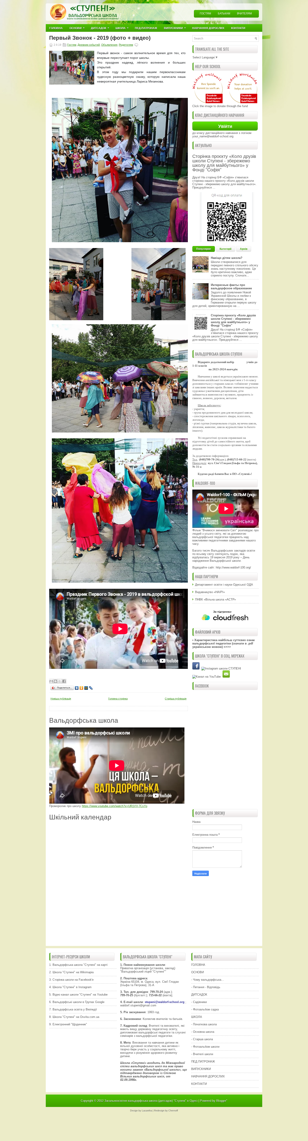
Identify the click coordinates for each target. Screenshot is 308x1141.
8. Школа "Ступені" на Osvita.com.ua (74, 1017)
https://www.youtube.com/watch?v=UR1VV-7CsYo (114, 806)
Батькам (224, 13)
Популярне (203, 249)
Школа (122, 28)
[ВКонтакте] (76, 688)
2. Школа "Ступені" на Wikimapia (71, 972)
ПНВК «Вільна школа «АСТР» (215, 599)
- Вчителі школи (202, 1054)
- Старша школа (202, 1039)
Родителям (126, 44)
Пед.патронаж (146, 28)
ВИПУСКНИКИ (201, 1069)
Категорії (225, 249)
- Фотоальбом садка (205, 1009)
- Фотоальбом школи (205, 1046)
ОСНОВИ (197, 972)
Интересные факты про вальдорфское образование (231, 286)
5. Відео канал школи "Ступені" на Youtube (78, 994)
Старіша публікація (175, 698)
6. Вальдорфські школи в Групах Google (76, 1002)
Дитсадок (100, 28)
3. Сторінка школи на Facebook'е (71, 979)
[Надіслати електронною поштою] (51, 681)
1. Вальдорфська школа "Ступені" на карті (78, 964)
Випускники (175, 28)
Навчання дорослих (208, 28)
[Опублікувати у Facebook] (64, 681)
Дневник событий (89, 44)
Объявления (109, 44)
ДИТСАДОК (199, 994)
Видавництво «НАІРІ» (210, 592)
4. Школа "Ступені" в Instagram (70, 987)
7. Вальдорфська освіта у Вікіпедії (73, 1009)
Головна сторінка (118, 698)
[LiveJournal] (91, 688)
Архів (243, 249)
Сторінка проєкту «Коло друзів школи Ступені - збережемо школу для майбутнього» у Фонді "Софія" (224, 163)
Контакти (238, 28)
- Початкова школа (204, 1024)
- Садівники (199, 1002)
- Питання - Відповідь (205, 987)
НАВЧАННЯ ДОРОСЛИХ (208, 1076)
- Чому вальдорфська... (207, 979)
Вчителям (244, 13)
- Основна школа (202, 1031)
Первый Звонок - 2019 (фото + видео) (100, 38)
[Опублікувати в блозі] (55, 681)
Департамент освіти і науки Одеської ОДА (224, 584)
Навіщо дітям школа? (226, 258)
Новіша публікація (61, 698)
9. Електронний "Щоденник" (68, 1024)
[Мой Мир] (86, 688)
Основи (77, 28)
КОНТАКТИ (199, 1084)
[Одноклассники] (81, 688)
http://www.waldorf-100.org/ (233, 567)
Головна (56, 28)
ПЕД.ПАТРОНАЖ (203, 1061)
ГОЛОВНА (198, 964)
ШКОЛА (196, 1017)
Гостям (205, 13)
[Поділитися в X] (59, 681)
